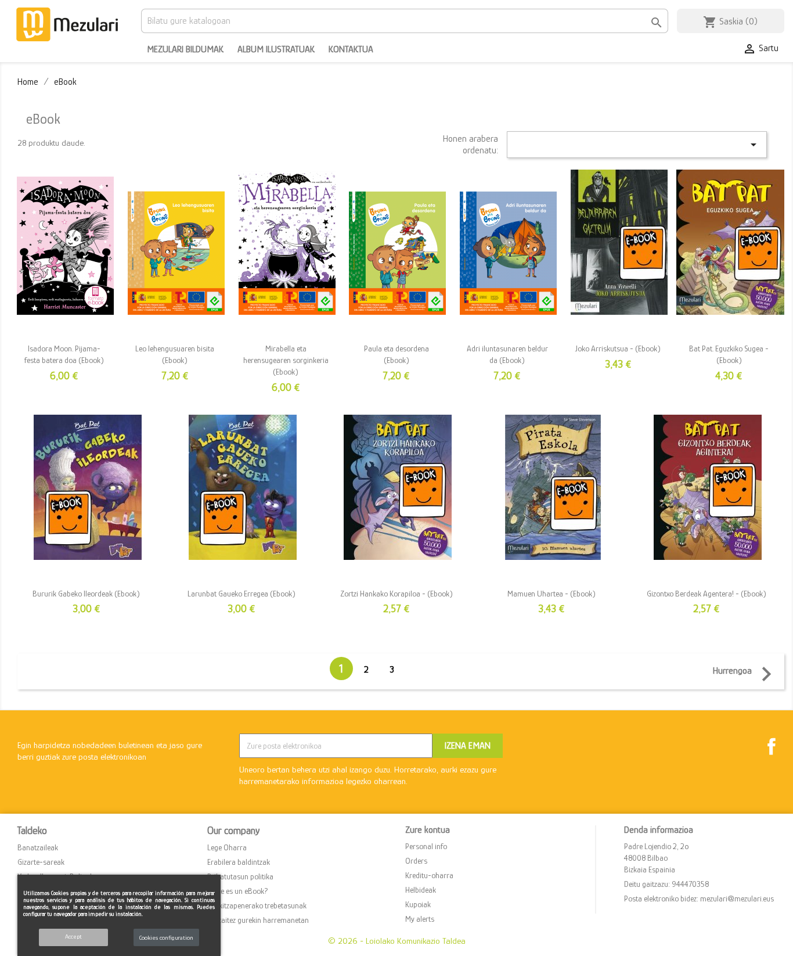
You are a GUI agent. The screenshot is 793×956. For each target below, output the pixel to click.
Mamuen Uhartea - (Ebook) (551, 593)
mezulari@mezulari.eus (737, 898)
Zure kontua (427, 830)
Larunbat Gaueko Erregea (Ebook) (241, 593)
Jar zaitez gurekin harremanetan (258, 920)
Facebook (771, 746)
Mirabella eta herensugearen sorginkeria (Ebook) (286, 360)
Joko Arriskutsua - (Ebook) (618, 348)
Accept (73, 936)
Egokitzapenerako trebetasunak (257, 905)
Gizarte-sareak (40, 862)
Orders (416, 860)
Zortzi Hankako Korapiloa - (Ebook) (396, 593)
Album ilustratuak (276, 49)
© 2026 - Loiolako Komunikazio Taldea (397, 941)
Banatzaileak (37, 847)
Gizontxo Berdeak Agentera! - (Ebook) (706, 593)
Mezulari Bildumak (185, 49)
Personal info (426, 846)
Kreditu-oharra (429, 875)
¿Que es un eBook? (237, 891)
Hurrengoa (747, 673)
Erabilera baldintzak (238, 862)
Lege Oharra (227, 847)
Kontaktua (351, 49)
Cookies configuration (166, 937)
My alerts (419, 918)
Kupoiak (418, 904)
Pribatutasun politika (240, 876)
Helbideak (420, 889)
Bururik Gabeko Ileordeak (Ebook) (86, 593)
